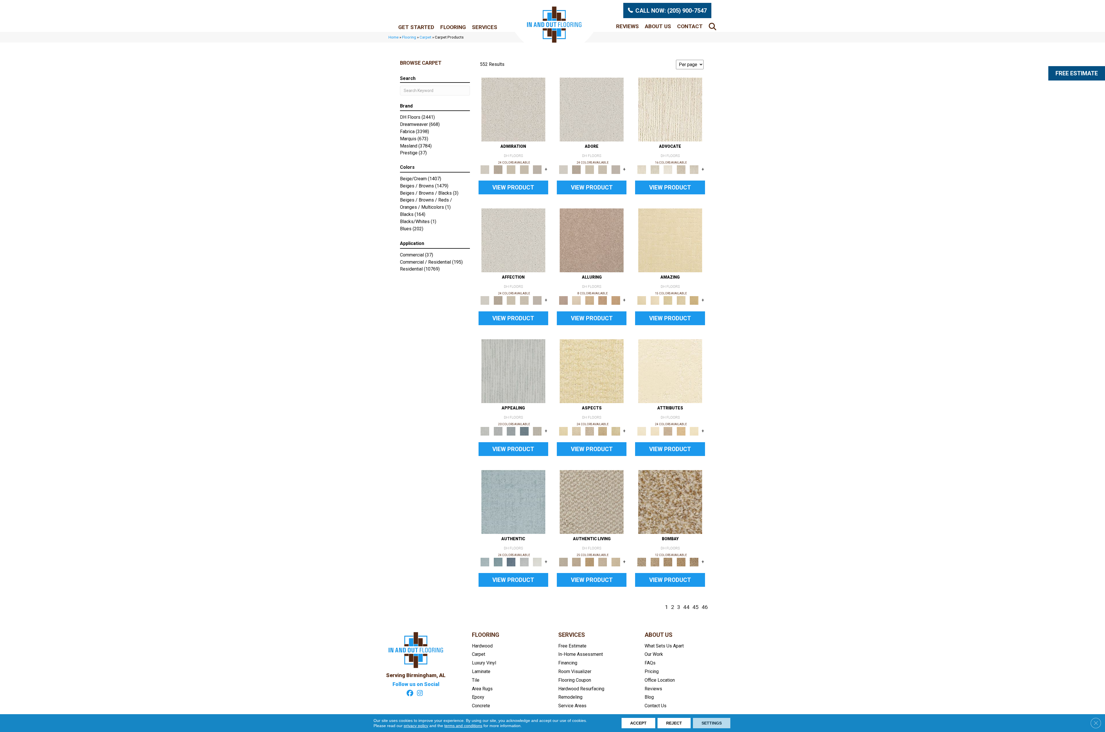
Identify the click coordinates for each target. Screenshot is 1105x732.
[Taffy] (602, 300)
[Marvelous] (694, 300)
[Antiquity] (602, 431)
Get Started (416, 27)
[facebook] (410, 694)
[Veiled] (681, 431)
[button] (713, 26)
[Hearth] (668, 431)
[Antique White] (511, 169)
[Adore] (670, 109)
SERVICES (571, 634)
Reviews (627, 26)
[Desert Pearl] (576, 300)
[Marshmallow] (513, 109)
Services (484, 27)
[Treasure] (694, 169)
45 (695, 607)
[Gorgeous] (513, 371)
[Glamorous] (524, 431)
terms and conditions (463, 725)
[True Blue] (511, 561)
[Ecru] (498, 169)
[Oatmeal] (654, 561)
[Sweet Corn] (694, 431)
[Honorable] (537, 561)
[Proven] (498, 561)
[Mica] (602, 561)
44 (686, 607)
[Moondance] (681, 561)
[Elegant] (511, 431)
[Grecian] (670, 371)
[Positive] (524, 561)
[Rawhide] (616, 300)
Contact (690, 26)
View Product (513, 187)
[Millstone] (592, 501)
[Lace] (524, 169)
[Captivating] (537, 431)
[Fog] (537, 169)
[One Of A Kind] (668, 300)
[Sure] (513, 501)
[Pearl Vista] (670, 501)
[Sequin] (616, 431)
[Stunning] (681, 300)
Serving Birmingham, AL (415, 675)
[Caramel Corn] (616, 561)
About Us (658, 26)
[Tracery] (576, 561)
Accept (638, 723)
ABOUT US (658, 634)
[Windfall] (654, 169)
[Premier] (681, 169)
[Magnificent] (670, 240)
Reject (674, 723)
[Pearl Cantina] (694, 561)
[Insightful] (589, 431)
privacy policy (416, 725)
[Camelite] (589, 300)
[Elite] (668, 169)
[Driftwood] (592, 240)
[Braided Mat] (589, 561)
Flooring (453, 27)
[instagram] (420, 694)
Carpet (425, 37)
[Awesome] (654, 300)
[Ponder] (592, 371)
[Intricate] (654, 431)
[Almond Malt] (668, 561)
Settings (712, 723)
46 (705, 607)
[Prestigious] (498, 431)
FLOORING (485, 634)
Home (393, 37)
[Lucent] (576, 431)
